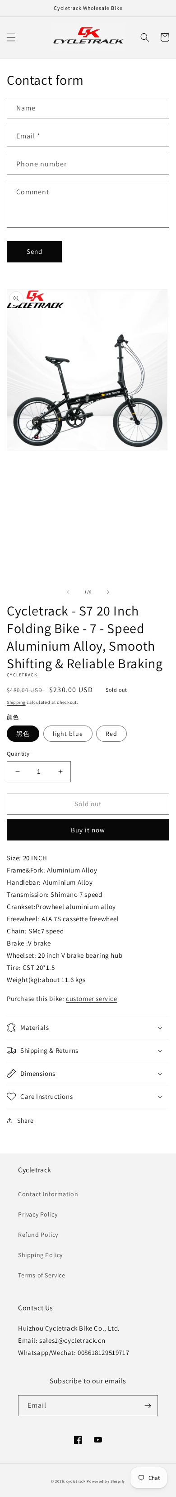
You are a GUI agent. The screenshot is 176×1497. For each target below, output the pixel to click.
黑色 (23, 734)
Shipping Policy (40, 1255)
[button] (11, 37)
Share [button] (25, 1120)
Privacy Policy (37, 1214)
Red (111, 734)
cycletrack (76, 1481)
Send (34, 251)
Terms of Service (41, 1275)
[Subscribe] (147, 1405)
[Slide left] (68, 592)
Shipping (16, 702)
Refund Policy (38, 1235)
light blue (68, 734)
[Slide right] (108, 592)
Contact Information (48, 1194)
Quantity (18, 754)
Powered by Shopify (106, 1481)
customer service (91, 998)
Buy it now (88, 830)
